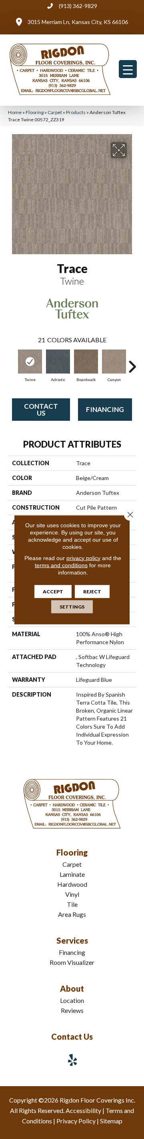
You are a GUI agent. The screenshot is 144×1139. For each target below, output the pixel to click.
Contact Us (41, 409)
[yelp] (72, 1060)
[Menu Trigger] (128, 69)
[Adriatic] (58, 362)
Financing (105, 409)
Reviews (72, 1010)
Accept (53, 591)
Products (76, 112)
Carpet (55, 112)
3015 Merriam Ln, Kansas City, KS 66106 (78, 21)
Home (15, 112)
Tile (72, 904)
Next (132, 363)
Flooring (35, 112)
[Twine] (30, 362)
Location (72, 1000)
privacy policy (83, 557)
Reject (92, 591)
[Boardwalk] (86, 362)
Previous (12, 363)
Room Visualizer (72, 962)
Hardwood (72, 884)
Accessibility (83, 1110)
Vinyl (72, 894)
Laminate (72, 874)
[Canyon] (114, 362)
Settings (72, 606)
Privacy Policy (76, 1121)
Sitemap (111, 1121)
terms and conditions (61, 565)
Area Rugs (72, 914)
